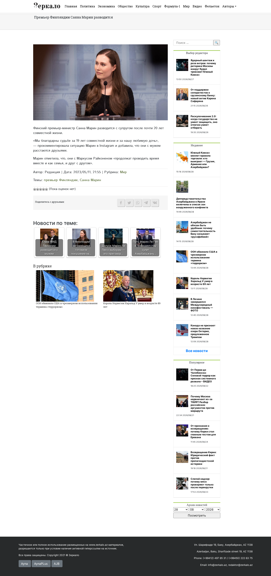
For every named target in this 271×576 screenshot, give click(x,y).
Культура (143, 6)
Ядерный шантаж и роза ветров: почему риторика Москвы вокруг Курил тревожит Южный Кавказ (203, 67)
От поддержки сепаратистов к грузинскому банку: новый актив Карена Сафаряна (203, 95)
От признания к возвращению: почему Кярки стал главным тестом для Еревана (203, 431)
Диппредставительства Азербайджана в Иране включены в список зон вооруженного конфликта (192, 203)
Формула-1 (172, 6)
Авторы (228, 6)
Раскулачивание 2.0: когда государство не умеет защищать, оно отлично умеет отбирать (204, 122)
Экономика (106, 6)
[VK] (155, 203)
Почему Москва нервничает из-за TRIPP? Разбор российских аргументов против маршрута (202, 403)
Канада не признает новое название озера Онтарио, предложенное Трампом (203, 331)
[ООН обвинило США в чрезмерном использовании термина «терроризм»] (65, 285)
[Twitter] (129, 203)
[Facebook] (121, 203)
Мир (186, 6)
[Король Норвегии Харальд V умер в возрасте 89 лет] (128, 285)
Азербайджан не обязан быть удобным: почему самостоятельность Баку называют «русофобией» (203, 229)
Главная (71, 6)
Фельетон (212, 6)
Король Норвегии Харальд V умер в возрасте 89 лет (202, 281)
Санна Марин (90, 180)
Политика (87, 6)
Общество (125, 6)
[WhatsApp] (138, 203)
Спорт (156, 6)
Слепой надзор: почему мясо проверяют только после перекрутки (202, 483)
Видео (197, 6)
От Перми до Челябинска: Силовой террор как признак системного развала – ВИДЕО (203, 375)
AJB (56, 563)
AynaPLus (41, 563)
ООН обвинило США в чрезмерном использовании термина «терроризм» (204, 257)
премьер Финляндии (61, 180)
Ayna (24, 563)
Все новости (197, 351)
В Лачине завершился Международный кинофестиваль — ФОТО (202, 305)
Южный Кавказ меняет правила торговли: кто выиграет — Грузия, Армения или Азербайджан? (203, 160)
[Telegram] (146, 203)
